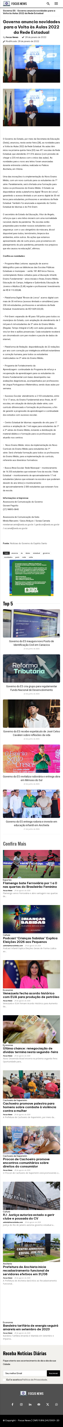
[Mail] (38, 1404)
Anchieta (7, 1264)
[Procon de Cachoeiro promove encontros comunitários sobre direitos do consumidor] (31, 1140)
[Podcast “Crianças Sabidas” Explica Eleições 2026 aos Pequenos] (31, 919)
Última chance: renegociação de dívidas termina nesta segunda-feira (30, 1050)
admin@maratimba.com (13, 945)
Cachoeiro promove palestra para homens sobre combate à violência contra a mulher (29, 1107)
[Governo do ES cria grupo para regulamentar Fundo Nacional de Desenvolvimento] (31, 668)
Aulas (28, 553)
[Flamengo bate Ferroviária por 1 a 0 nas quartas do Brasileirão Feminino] (31, 864)
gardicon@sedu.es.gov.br (47, 524)
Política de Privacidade (34, 1379)
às (22, 553)
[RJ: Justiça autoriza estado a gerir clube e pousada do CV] (31, 1196)
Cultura (6, 935)
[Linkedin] (30, 1404)
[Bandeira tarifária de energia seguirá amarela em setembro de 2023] (31, 1306)
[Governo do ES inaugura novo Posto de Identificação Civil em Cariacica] (31, 623)
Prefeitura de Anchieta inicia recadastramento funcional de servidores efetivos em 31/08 (26, 1270)
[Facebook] (12, 1404)
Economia (8, 990)
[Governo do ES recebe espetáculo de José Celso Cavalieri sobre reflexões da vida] (31, 713)
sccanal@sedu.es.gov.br (16, 528)
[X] (47, 1404)
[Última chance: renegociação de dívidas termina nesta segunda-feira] (31, 1029)
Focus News (12, 37)
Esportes (7, 880)
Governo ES (9, 10)
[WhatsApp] (56, 1404)
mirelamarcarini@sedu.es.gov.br (18, 524)
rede (24, 557)
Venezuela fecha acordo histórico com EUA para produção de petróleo (31, 995)
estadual (36, 553)
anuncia (14, 553)
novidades (8, 557)
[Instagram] (21, 1404)
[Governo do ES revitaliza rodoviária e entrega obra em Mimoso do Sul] (31, 759)
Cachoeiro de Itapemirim (15, 1100)
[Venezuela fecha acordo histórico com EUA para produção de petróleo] (31, 974)
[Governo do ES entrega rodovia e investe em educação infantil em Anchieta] (31, 804)
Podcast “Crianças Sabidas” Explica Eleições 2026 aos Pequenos (30, 940)
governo (46, 553)
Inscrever (53, 1373)
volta (31, 557)
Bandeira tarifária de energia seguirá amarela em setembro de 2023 (30, 1327)
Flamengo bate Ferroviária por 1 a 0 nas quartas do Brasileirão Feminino (30, 885)
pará (17, 557)
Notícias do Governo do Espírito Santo (28, 543)
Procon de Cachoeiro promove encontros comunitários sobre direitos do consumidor (26, 1162)
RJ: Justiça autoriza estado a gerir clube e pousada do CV (29, 1216)
